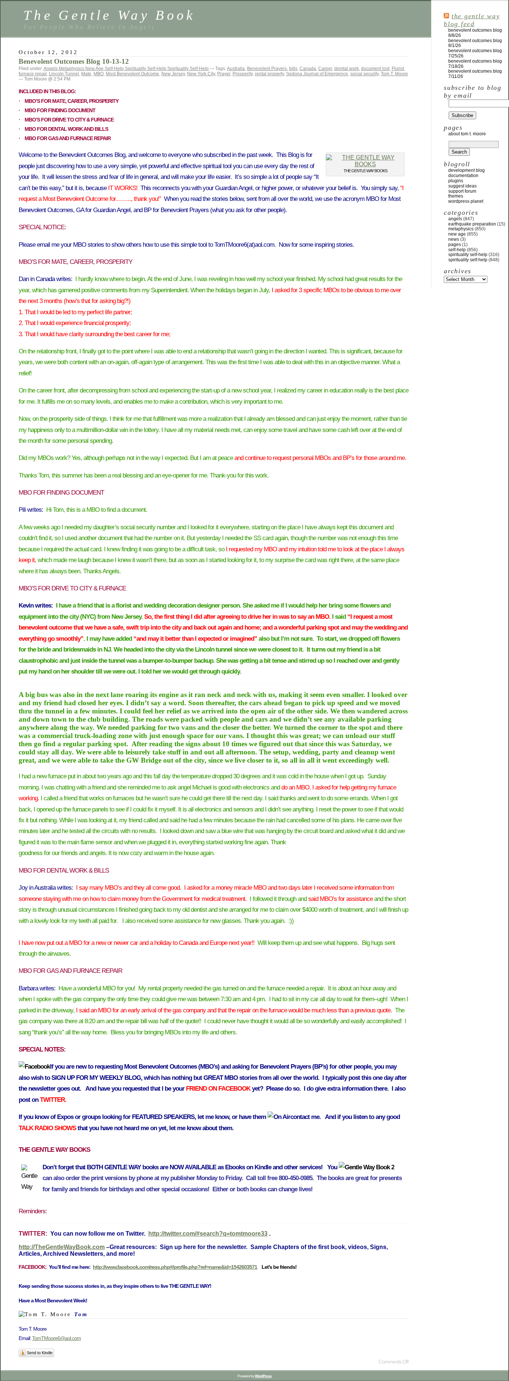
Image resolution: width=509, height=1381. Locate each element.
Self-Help (114, 68)
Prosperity (243, 73)
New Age (94, 68)
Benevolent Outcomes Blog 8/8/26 (475, 33)
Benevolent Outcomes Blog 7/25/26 (475, 53)
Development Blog (466, 170)
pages (454, 244)
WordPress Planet (465, 201)
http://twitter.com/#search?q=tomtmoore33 (208, 1233)
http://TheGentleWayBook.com (62, 1247)
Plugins (455, 180)
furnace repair (33, 73)
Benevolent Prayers (267, 68)
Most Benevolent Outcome (132, 73)
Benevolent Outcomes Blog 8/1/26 (475, 43)
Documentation (463, 175)
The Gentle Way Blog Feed (472, 20)
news (453, 239)
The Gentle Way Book (109, 15)
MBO (99, 73)
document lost (375, 68)
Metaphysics (71, 68)
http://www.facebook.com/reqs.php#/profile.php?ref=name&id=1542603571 (175, 1267)
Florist (398, 68)
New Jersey (173, 73)
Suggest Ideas (462, 186)
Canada (308, 68)
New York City (201, 73)
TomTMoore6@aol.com (56, 1338)
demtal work (346, 68)
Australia (236, 68)
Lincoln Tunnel (64, 73)
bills (293, 68)
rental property (269, 73)
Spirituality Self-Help (145, 68)
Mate (86, 73)
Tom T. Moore (394, 73)
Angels (51, 68)
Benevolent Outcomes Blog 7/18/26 (475, 64)
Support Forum (462, 191)
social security (364, 73)
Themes (455, 196)
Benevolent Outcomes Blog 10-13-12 (74, 61)
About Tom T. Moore (467, 133)
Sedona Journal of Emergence (317, 73)
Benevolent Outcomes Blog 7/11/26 (475, 74)
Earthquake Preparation (472, 224)
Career (325, 68)
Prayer (223, 73)
